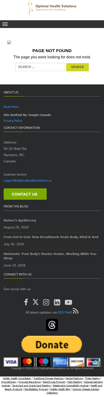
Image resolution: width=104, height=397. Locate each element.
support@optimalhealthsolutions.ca (28, 180)
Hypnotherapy (8, 381)
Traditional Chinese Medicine (48, 378)
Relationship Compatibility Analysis (71, 385)
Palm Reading (74, 381)
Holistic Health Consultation (17, 378)
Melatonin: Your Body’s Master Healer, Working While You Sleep (50, 256)
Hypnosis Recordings (30, 381)
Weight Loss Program (54, 381)
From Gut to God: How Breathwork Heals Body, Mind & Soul (51, 237)
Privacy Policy (13, 121)
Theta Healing (92, 378)
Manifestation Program (36, 389)
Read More (11, 107)
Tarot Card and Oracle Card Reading (31, 385)
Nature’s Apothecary (20, 220)
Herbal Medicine (74, 378)
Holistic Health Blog (60, 389)
